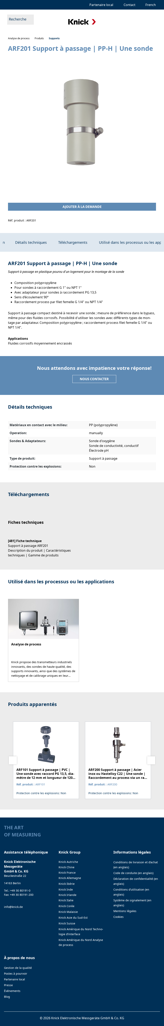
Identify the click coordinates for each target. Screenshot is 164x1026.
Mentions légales (124, 911)
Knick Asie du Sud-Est (73, 917)
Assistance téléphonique (26, 852)
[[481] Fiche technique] (43, 544)
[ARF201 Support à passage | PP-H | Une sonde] (82, 123)
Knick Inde (66, 889)
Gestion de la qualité (18, 968)
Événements (12, 991)
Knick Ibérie (67, 884)
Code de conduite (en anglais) (133, 873)
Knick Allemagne (70, 878)
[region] (82, 123)
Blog (7, 997)
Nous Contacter (94, 379)
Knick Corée (66, 906)
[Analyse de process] (43, 640)
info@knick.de (13, 907)
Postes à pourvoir (15, 973)
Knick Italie (66, 900)
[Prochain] (151, 760)
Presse (8, 985)
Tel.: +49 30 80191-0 (17, 890)
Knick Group (69, 852)
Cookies (118, 917)
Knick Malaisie (68, 912)
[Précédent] (13, 760)
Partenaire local (14, 979)
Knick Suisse (67, 923)
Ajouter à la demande (82, 207)
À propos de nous (19, 957)
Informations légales (132, 852)
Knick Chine (66, 867)
